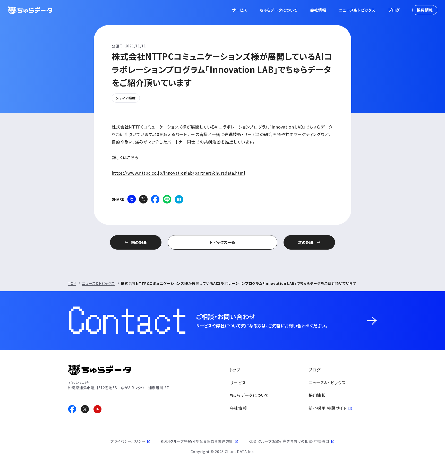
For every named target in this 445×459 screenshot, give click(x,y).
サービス (239, 10)
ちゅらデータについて (278, 10)
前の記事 (139, 242)
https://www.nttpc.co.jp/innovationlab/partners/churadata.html (178, 173)
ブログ (394, 10)
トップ (235, 370)
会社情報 (318, 10)
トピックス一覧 (222, 242)
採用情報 (425, 10)
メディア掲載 (126, 98)
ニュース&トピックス (357, 10)
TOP (72, 283)
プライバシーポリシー (127, 441)
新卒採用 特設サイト (328, 408)
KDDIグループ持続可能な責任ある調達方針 (197, 441)
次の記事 (306, 242)
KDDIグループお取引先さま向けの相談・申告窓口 (289, 441)
